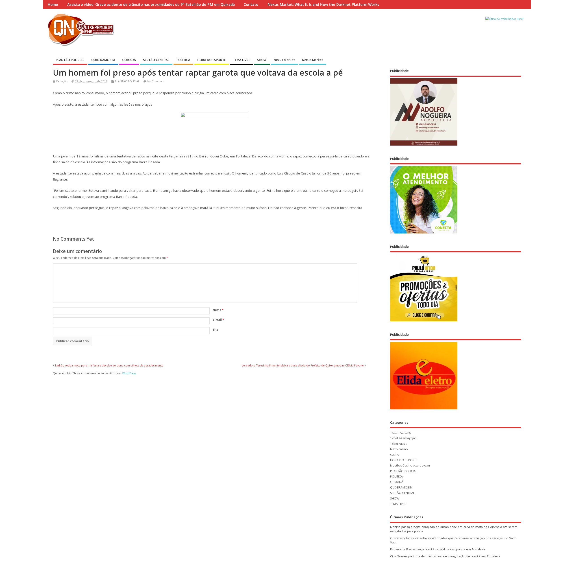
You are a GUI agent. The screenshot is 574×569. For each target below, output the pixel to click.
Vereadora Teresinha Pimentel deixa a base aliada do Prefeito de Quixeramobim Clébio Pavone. (303, 365)
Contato (251, 4)
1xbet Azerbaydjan (403, 438)
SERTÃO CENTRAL (156, 60)
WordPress (129, 373)
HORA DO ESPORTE (211, 60)
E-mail (218, 320)
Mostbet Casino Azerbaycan (410, 465)
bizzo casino (399, 449)
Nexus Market (284, 60)
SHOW (262, 60)
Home (53, 4)
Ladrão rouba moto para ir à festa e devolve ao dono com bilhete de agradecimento (109, 365)
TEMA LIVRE (241, 60)
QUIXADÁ (129, 60)
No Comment (155, 81)
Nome (218, 310)
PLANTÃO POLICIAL (70, 60)
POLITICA (183, 60)
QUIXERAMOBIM (103, 60)
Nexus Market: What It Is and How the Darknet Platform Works (323, 4)
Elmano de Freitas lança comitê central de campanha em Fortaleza (437, 549)
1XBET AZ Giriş (400, 433)
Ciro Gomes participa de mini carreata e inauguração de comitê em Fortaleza (445, 556)
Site (215, 329)
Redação (61, 81)
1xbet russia (398, 444)
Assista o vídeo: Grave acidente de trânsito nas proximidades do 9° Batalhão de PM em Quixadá (151, 4)
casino (394, 454)
